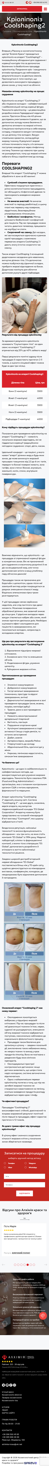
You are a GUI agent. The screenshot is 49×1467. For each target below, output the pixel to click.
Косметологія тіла (10, 1400)
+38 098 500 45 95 (40, 2)
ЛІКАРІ (5, 1410)
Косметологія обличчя (12, 1395)
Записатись (22, 9)
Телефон (11, 1163)
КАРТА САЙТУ (8, 1413)
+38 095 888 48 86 (10, 1437)
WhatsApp (33, 1167)
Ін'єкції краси (8, 1392)
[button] (43, 1316)
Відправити (24, 1193)
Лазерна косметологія (12, 1398)
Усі (25, 1218)
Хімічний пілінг (21, 1253)
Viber (10, 1167)
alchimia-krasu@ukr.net (12, 1444)
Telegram (32, 1163)
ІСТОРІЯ (5, 1407)
